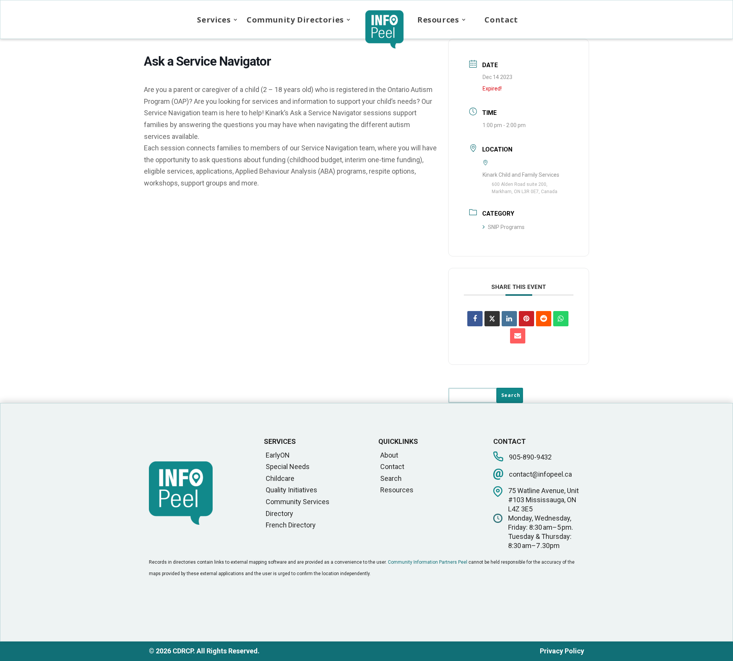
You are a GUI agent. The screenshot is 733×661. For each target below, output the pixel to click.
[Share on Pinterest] (526, 318)
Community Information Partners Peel (427, 562)
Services (214, 20)
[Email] (517, 335)
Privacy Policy (562, 651)
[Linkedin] (509, 318)
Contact (501, 20)
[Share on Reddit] (543, 318)
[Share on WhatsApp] (560, 318)
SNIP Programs (506, 227)
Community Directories (295, 20)
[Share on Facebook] (475, 318)
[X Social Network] (492, 318)
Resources (438, 20)
